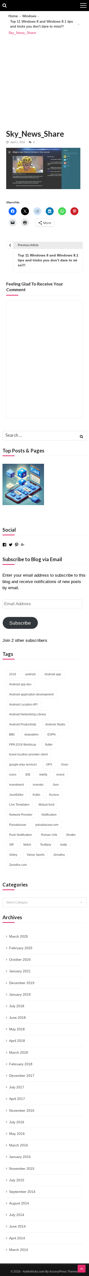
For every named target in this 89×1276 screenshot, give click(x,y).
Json (55, 784)
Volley (13, 854)
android (30, 674)
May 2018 (17, 1029)
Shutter (71, 835)
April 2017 (17, 1099)
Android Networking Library (27, 714)
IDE (27, 774)
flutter (49, 744)
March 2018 (18, 1052)
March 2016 (18, 1145)
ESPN (51, 734)
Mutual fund (46, 804)
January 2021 (20, 971)
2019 (12, 674)
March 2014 (18, 1250)
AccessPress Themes (63, 1271)
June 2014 (17, 1226)
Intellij (43, 774)
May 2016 (17, 1134)
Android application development (31, 694)
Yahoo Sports (35, 854)
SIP (11, 844)
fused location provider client (28, 754)
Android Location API (23, 704)
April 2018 (17, 1041)
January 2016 (20, 1157)
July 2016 (16, 1122)
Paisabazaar (17, 824)
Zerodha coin (18, 865)
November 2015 (21, 1169)
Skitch (27, 844)
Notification (49, 814)
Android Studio (55, 724)
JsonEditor (16, 794)
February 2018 (20, 1064)
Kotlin (36, 794)
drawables (31, 734)
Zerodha (59, 854)
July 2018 (16, 1006)
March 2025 (18, 936)
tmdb (63, 844)
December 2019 (21, 983)
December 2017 (21, 1076)
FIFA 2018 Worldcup (22, 744)
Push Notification (20, 835)
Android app (52, 674)
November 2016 (21, 1110)
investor (38, 784)
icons (12, 774)
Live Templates (19, 804)
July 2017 (16, 1087)
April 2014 (17, 1238)
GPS (49, 764)
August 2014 (19, 1203)
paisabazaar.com (46, 824)
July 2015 (16, 1180)
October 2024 (20, 959)
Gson (64, 764)
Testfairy (45, 844)
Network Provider (20, 814)
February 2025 (20, 948)
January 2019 (20, 994)
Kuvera (54, 794)
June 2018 (17, 1018)
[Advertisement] (44, 80)
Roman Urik (49, 835)
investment (16, 784)
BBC (12, 734)
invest (60, 774)
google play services (23, 764)
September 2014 (22, 1192)
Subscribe (20, 623)
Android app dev (20, 684)
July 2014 (16, 1215)
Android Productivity (22, 724)
